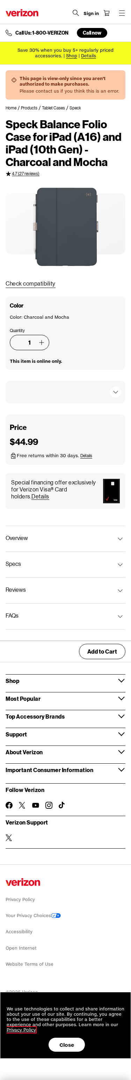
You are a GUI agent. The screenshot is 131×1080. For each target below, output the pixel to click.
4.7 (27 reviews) (25, 173)
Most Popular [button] (23, 698)
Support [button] (16, 734)
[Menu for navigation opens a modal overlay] (122, 13)
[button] (41, 342)
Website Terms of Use (29, 964)
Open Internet (21, 948)
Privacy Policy (20, 899)
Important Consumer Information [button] (49, 769)
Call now (92, 33)
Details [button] (88, 55)
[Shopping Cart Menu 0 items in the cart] (106, 13)
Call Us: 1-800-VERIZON (41, 32)
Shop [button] (12, 680)
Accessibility (19, 931)
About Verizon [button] (24, 752)
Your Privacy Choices (28, 915)
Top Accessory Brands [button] (35, 716)
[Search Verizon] (75, 13)
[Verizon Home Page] (22, 12)
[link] (13, 108)
